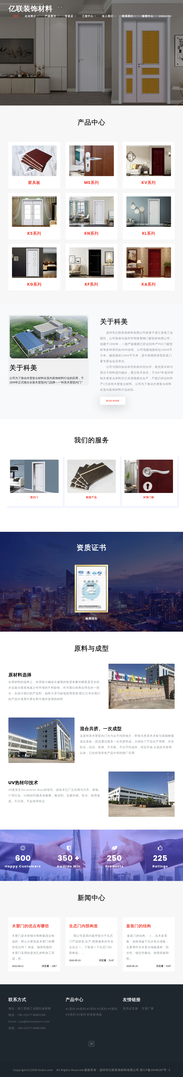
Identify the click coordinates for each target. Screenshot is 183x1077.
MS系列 (91, 182)
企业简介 (31, 16)
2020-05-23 (75, 960)
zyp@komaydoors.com (34, 1021)
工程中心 (88, 16)
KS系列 (34, 233)
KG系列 (34, 284)
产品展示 (51, 16)
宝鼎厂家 (148, 1008)
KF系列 (91, 284)
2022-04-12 (17, 966)
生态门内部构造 (83, 926)
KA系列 (149, 284)
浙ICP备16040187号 (153, 1070)
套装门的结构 (138, 926)
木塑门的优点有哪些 (30, 926)
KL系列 (148, 233)
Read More (113, 400)
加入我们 (108, 16)
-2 (168, 1070)
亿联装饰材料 (31, 8)
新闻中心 (148, 16)
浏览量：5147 (106, 960)
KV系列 (149, 182)
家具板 (34, 182)
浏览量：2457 (49, 966)
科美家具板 (94, 1014)
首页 (16, 16)
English (165, 16)
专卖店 (69, 16)
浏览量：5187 (163, 966)
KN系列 (91, 233)
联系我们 (128, 16)
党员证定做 (130, 1008)
